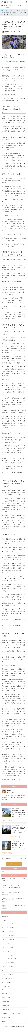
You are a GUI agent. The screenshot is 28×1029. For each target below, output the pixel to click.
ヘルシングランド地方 (8, 958)
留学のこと (4, 1017)
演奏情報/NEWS (6, 1009)
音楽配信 (4, 1021)
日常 (3, 993)
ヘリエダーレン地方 (8, 955)
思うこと (12, 18)
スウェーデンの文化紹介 (8, 923)
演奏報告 (4, 1005)
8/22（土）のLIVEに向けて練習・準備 (11, 892)
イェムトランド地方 (8, 935)
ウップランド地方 (7, 939)
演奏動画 (4, 1001)
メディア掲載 (5, 982)
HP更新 (4, 920)
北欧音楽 (4, 986)
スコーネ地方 (6, 943)
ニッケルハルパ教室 (7, 978)
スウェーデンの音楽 (7, 931)
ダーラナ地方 (6, 951)
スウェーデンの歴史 (7, 927)
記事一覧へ (14, 864)
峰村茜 (7, 31)
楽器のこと (4, 997)
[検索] (26, 871)
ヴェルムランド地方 (8, 966)
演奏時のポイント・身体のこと (9, 1013)
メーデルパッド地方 (8, 962)
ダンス (3, 970)
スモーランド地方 (7, 947)
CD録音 (4, 916)
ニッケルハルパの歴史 (7, 974)
